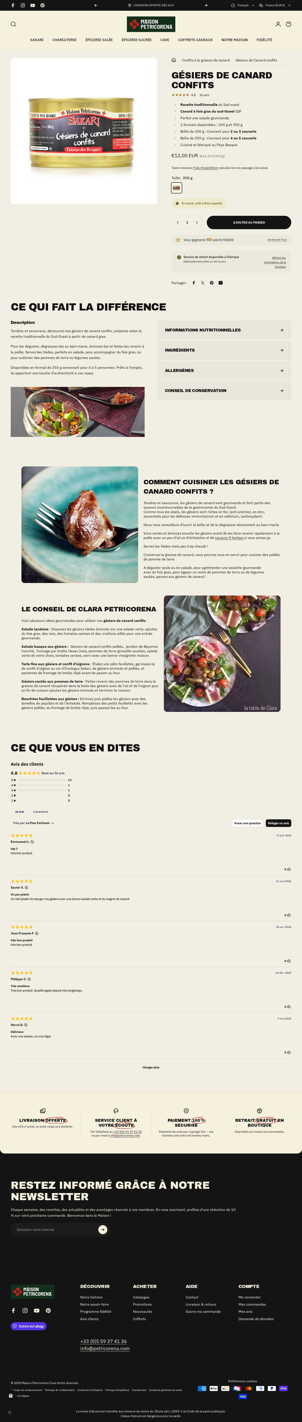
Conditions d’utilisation (90, 1390)
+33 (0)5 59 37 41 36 (127, 1132)
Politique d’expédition (117, 1390)
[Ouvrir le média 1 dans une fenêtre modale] (84, 131)
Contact (192, 1297)
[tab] (20, 811)
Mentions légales (20, 1395)
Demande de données (256, 1319)
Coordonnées (139, 1390)
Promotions (142, 1304)
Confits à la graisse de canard (206, 60)
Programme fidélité (95, 1311)
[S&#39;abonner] (102, 1229)
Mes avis (246, 1311)
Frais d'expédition (205, 168)
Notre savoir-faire (94, 1304)
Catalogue (141, 1297)
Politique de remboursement (26, 1390)
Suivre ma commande (203, 1311)
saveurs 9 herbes (229, 537)
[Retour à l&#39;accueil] (173, 60)
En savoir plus (277, 239)
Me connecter (250, 1297)
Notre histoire (91, 1297)
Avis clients (89, 1319)
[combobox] (243, 5)
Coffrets (139, 1319)
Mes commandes (252, 1304)
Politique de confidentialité (60, 1390)
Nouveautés (142, 1311)
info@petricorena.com (125, 1135)
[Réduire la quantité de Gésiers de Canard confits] (177, 222)
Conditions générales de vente (165, 1390)
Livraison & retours (201, 1304)
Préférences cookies (242, 1381)
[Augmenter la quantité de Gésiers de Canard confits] (198, 222)
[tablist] (151, 811)
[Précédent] (96, 5)
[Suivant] (206, 5)
